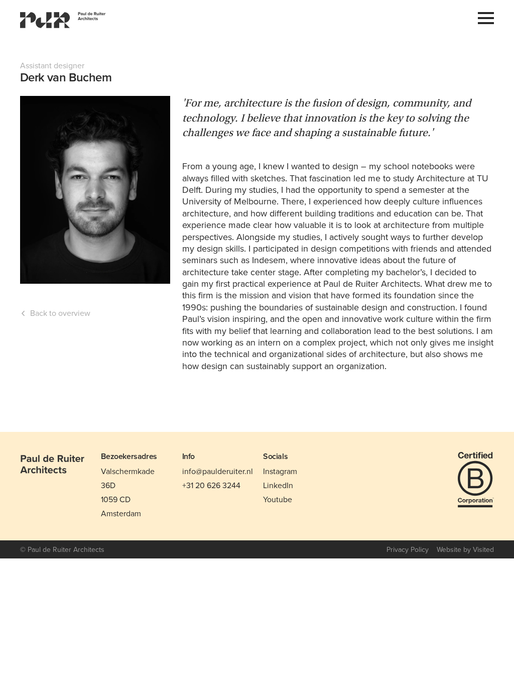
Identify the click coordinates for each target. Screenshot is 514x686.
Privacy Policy (408, 549)
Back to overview (60, 313)
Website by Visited (465, 549)
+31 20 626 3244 (211, 485)
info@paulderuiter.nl (217, 471)
